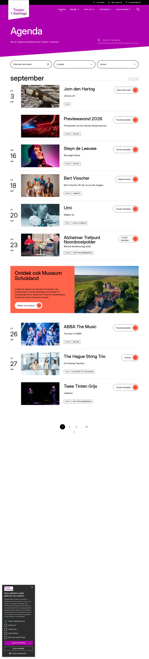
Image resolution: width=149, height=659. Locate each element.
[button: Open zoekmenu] (138, 9)
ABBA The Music (80, 326)
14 (86, 427)
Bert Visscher (76, 178)
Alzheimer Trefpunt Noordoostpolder (82, 240)
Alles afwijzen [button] (18, 648)
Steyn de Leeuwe (80, 148)
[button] (18, 653)
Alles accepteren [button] (18, 643)
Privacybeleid (20, 616)
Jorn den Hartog (79, 89)
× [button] (32, 587)
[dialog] (18, 621)
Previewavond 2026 (83, 118)
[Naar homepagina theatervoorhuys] (18, 10)
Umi (68, 207)
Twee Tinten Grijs (80, 386)
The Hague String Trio (84, 356)
